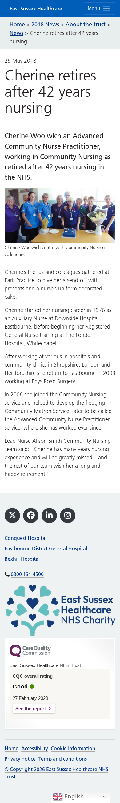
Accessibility (34, 748)
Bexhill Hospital (22, 559)
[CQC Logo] (30, 655)
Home (11, 748)
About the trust (86, 24)
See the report (30, 708)
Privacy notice (20, 759)
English (73, 796)
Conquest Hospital (25, 538)
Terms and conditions (62, 759)
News (16, 33)
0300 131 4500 (27, 574)
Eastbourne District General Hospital (46, 548)
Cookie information (73, 748)
